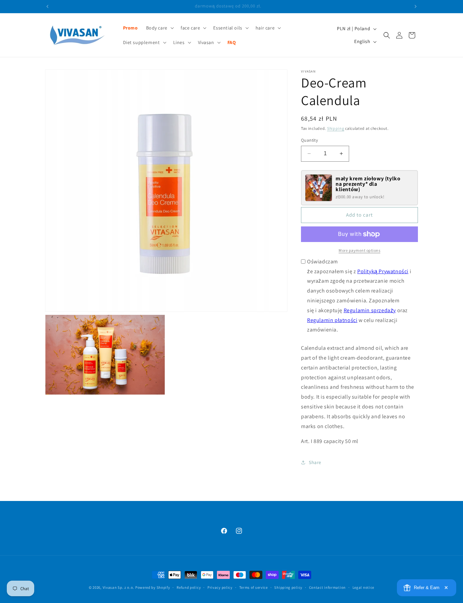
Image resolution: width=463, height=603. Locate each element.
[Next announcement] (415, 6)
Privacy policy (220, 587)
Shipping (335, 128)
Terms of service (253, 587)
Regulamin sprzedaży (370, 310)
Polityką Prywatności (382, 271)
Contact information (327, 587)
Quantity (309, 140)
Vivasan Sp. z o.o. (119, 587)
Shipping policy (288, 587)
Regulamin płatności (332, 320)
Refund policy (189, 587)
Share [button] (315, 462)
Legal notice (363, 587)
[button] (159, 28)
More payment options (359, 250)
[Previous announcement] (47, 6)
